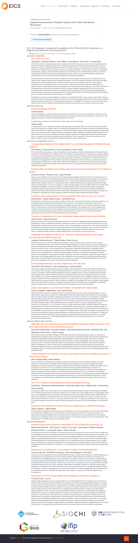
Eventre (19, 538)
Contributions (62, 6)
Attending (105, 6)
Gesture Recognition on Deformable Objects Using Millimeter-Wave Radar (64, 288)
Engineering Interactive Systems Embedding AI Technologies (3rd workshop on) (67, 425)
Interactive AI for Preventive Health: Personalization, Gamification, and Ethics (65, 476)
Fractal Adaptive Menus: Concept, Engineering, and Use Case (58, 264)
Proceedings (84, 6)
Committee (116, 6)
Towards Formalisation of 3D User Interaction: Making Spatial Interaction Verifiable (68, 216)
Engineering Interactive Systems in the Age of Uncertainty (57, 121)
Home (43, 6)
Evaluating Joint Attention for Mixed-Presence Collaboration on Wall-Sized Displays (68, 406)
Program (73, 6)
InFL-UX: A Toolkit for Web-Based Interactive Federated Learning (60, 383)
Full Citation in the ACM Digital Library (60, 54)
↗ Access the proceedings (41, 39)
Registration (95, 6)
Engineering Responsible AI (43, 109)
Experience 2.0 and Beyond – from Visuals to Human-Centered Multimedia (64, 450)
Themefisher (58, 538)
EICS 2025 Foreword (40, 59)
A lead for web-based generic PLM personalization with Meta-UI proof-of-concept (68, 196)
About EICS (51, 6)
